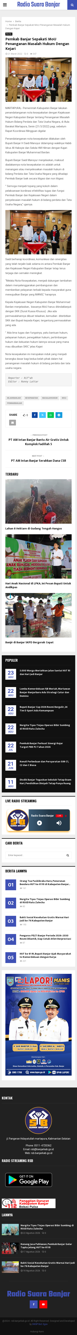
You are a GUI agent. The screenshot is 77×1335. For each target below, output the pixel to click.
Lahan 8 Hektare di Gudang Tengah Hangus (34, 528)
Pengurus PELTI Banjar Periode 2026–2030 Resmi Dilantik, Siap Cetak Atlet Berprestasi (45, 937)
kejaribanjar (14, 398)
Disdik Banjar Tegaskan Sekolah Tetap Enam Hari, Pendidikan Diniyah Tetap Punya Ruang (45, 781)
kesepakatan (31, 398)
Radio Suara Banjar (38, 4)
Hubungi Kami (37, 1331)
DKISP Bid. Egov (40, 1324)
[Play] (39, 823)
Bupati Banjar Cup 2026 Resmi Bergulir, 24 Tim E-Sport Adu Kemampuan (44, 709)
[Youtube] (43, 1304)
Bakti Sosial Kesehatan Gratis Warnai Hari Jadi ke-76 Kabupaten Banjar (44, 919)
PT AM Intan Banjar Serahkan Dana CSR (38, 460)
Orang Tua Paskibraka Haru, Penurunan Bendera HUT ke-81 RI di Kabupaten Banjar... (45, 882)
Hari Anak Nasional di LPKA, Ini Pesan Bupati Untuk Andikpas (38, 585)
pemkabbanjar (14, 403)
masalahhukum (49, 398)
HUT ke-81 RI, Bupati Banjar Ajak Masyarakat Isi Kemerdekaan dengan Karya (45, 955)
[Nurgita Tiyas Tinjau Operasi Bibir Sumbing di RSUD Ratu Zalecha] (10, 1229)
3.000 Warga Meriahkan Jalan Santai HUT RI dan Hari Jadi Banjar (45, 672)
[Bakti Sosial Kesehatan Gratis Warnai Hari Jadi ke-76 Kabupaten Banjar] (10, 1267)
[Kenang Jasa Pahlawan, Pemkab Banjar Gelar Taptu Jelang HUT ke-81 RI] (10, 1248)
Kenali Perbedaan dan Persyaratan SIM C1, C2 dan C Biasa (44, 763)
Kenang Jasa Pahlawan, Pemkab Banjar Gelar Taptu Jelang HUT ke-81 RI (46, 1245)
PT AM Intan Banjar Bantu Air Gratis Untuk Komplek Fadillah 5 (39, 442)
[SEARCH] (68, 855)
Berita (8, 34)
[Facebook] (34, 1304)
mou (64, 398)
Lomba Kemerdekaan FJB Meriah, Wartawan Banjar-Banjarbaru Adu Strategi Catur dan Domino (45, 692)
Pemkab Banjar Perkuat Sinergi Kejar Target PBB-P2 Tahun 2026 (41, 745)
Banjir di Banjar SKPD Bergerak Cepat (29, 642)
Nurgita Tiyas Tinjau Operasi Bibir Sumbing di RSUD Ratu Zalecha (45, 727)
